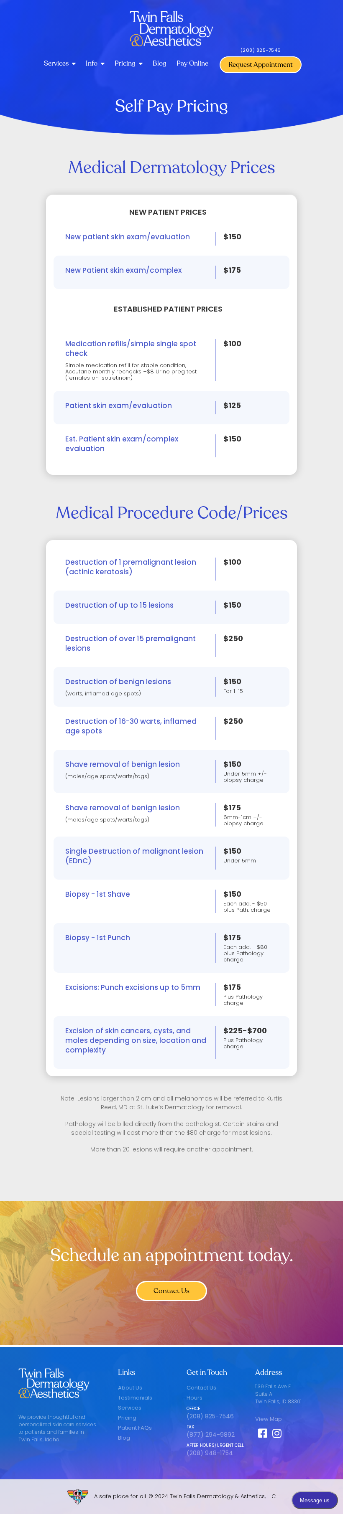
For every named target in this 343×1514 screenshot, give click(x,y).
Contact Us (171, 1291)
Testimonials (135, 1398)
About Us (130, 1388)
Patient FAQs (135, 1428)
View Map (268, 1419)
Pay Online (192, 63)
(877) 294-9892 (211, 1434)
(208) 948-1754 (210, 1453)
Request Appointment (260, 64)
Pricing (127, 1418)
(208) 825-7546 (261, 50)
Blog (159, 63)
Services (129, 1408)
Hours (194, 1398)
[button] (59, 63)
